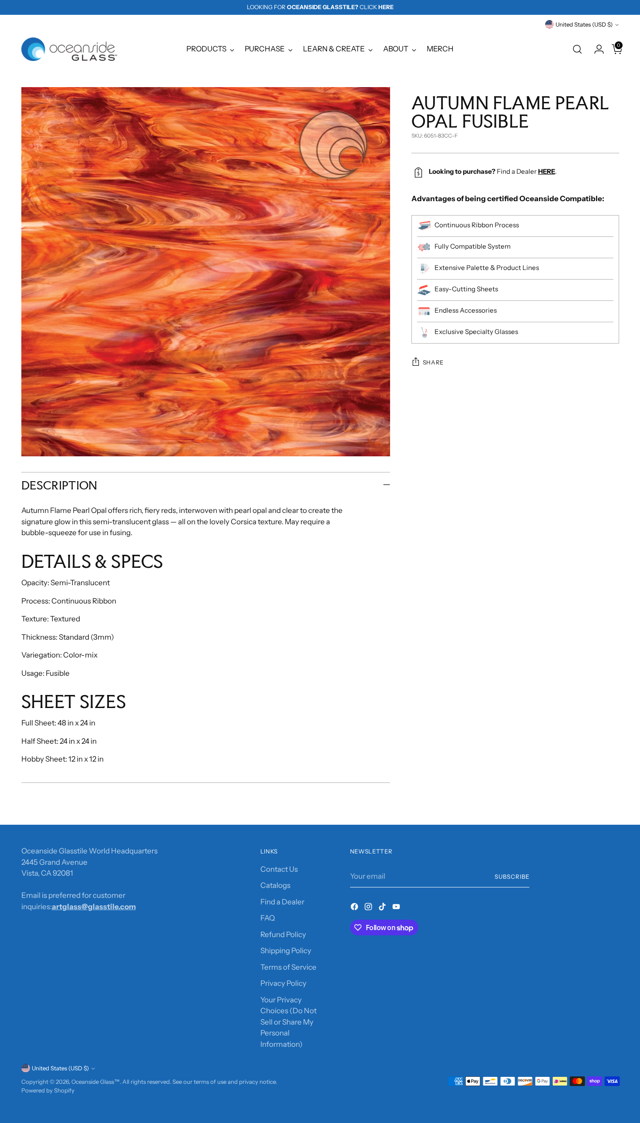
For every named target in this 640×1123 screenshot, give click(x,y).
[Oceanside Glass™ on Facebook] (355, 908)
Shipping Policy (285, 950)
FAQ (267, 918)
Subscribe (512, 876)
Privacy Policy (283, 983)
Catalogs (275, 885)
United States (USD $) (584, 24)
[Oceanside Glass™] (69, 49)
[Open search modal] (577, 49)
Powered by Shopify (47, 1090)
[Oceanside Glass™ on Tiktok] (383, 908)
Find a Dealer (282, 901)
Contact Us (279, 869)
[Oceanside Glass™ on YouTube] (397, 908)
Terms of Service (288, 967)
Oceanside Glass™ (95, 1081)
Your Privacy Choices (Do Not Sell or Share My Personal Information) (288, 1022)
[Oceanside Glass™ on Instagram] (369, 908)
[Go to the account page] (595, 49)
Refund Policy (283, 934)
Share (433, 362)
